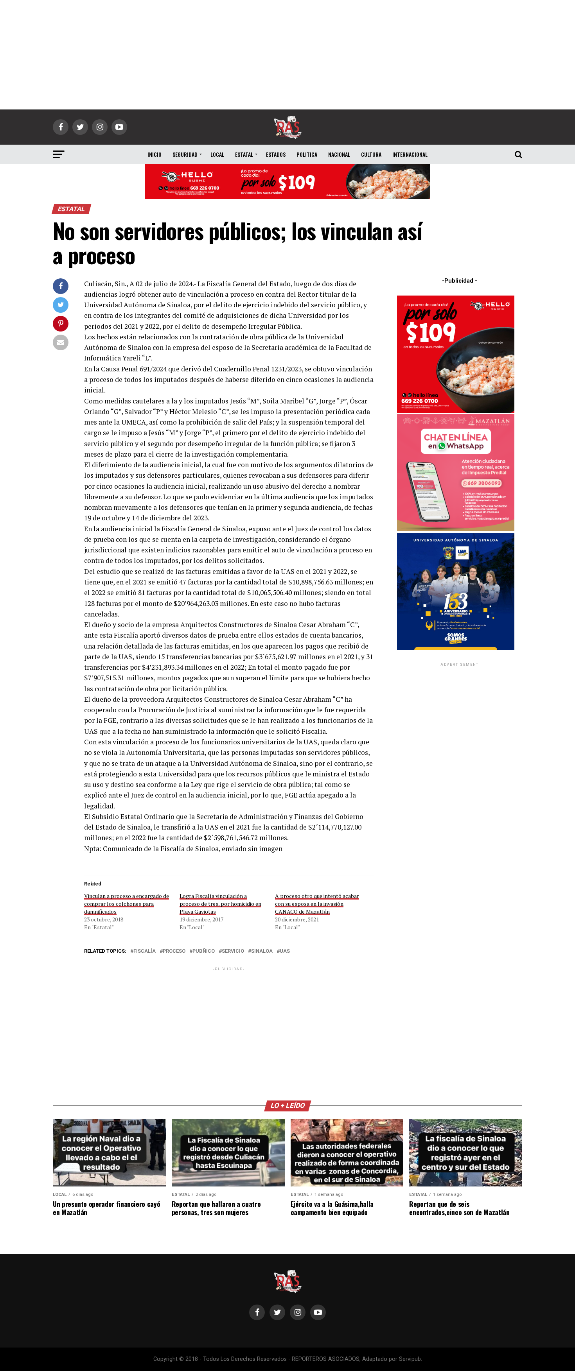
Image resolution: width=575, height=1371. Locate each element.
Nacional (339, 154)
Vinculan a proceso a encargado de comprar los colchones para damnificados (126, 903)
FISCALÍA (144, 951)
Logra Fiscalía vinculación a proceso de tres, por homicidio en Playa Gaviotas (220, 903)
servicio (233, 951)
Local (217, 154)
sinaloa (262, 951)
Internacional (410, 154)
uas (285, 951)
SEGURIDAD (185, 154)
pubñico (203, 951)
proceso (174, 951)
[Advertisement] (287, 54)
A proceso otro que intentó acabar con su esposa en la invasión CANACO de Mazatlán (317, 903)
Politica (306, 154)
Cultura (371, 154)
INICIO (154, 154)
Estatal (244, 154)
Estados (276, 154)
